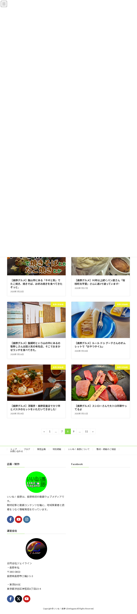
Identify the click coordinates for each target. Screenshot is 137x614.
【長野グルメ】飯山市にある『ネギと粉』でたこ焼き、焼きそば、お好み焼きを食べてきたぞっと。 (36, 284)
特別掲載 (57, 449)
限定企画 (41, 449)
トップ (13, 449)
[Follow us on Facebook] (10, 519)
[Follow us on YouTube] (18, 519)
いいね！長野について (79, 449)
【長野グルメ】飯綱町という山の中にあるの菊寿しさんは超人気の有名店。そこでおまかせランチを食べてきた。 (35, 347)
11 (86, 432)
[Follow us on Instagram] (26, 519)
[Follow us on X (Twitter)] (18, 598)
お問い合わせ (16, 451)
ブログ (27, 449)
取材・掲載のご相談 (106, 449)
